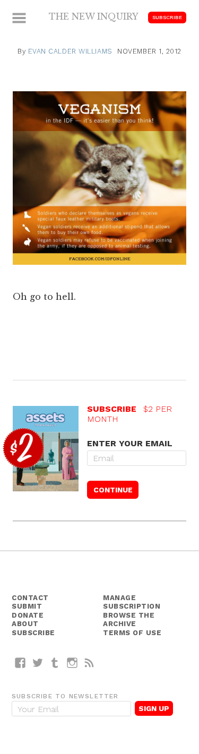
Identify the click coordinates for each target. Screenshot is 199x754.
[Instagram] (72, 662)
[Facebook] (20, 662)
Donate (28, 615)
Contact (30, 598)
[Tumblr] (55, 662)
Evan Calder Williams (70, 51)
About (25, 624)
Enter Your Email (129, 443)
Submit (27, 606)
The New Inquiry (94, 16)
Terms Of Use (132, 633)
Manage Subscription (132, 602)
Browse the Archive (129, 619)
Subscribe (167, 17)
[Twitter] (38, 662)
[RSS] (89, 662)
